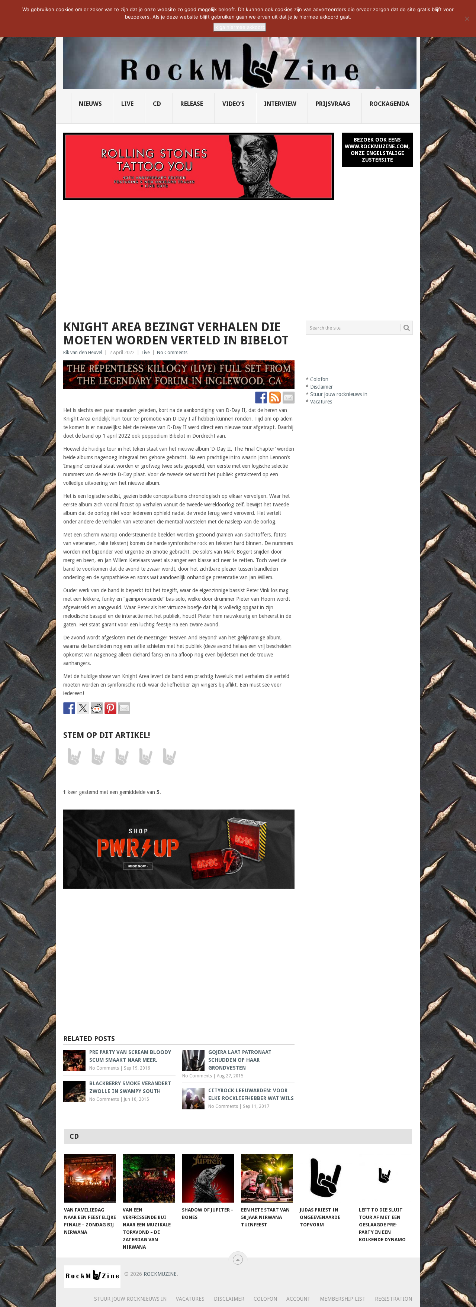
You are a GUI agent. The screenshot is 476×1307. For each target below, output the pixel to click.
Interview (280, 103)
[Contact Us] (289, 397)
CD (157, 103)
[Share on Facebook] (69, 708)
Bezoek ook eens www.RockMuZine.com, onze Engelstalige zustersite (377, 150)
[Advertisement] (238, 256)
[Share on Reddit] (97, 708)
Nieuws (90, 103)
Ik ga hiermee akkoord (240, 27)
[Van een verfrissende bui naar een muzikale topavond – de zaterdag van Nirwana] (149, 1178)
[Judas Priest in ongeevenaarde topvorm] (326, 1178)
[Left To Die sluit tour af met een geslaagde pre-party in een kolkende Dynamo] (385, 1178)
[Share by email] (124, 708)
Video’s (233, 103)
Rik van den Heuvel (82, 352)
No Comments (172, 352)
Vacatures (321, 402)
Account (298, 1299)
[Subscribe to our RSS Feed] (275, 397)
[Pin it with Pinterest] (110, 708)
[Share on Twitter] (83, 708)
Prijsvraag (333, 103)
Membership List (343, 1299)
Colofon (319, 379)
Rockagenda (389, 103)
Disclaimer (321, 387)
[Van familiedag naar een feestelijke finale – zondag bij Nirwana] (90, 1178)
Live (127, 103)
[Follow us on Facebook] (261, 397)
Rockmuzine (160, 1274)
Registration (393, 1299)
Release (191, 103)
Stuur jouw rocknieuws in (338, 394)
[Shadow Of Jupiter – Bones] (208, 1178)
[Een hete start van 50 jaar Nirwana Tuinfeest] (267, 1178)
